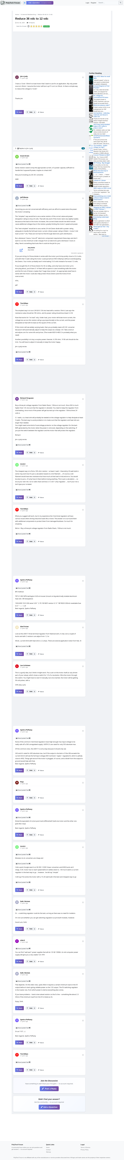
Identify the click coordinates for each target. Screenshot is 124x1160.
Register (93, 3)
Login (87, 3)
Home (17, 14)
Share (42, 112)
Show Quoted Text (23, 164)
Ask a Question (50, 1107)
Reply (20, 112)
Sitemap (48, 1152)
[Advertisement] (62, 47)
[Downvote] (34, 112)
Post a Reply (50, 1088)
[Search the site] (121, 2)
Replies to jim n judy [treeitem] (51, 148)
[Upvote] (27, 112)
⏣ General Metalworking (28, 14)
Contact (48, 1149)
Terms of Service (85, 1147)
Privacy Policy (85, 1149)
